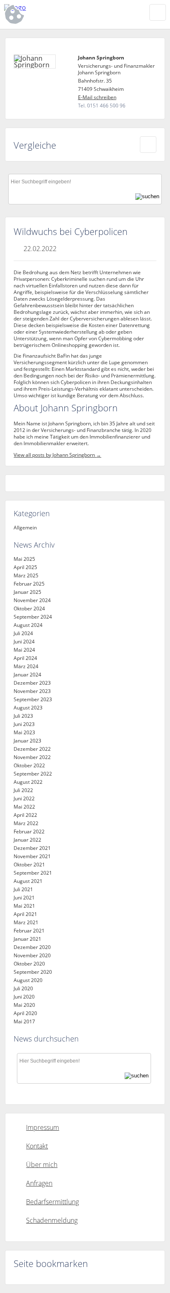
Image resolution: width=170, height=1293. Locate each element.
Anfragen (39, 1183)
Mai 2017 (24, 1021)
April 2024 (25, 658)
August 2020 (28, 980)
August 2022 (28, 781)
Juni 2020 (24, 996)
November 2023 (32, 691)
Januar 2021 (27, 938)
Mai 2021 (24, 905)
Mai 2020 (24, 1004)
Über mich (41, 1164)
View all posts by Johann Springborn (57, 454)
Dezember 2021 (32, 848)
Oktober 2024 (29, 608)
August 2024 (28, 625)
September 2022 (33, 773)
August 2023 (28, 707)
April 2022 (25, 815)
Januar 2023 (27, 740)
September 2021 (33, 872)
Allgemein (25, 527)
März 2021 (26, 922)
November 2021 (32, 856)
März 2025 (26, 575)
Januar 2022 (27, 839)
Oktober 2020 (29, 963)
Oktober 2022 (29, 765)
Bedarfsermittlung (52, 1201)
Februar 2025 (29, 583)
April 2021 (25, 914)
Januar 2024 (27, 674)
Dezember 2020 (32, 947)
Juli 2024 (23, 633)
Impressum (42, 1127)
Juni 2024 (24, 641)
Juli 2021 (23, 889)
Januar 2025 (27, 591)
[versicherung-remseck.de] (53, 7)
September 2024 (33, 616)
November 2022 (32, 757)
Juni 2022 (24, 798)
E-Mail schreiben (97, 97)
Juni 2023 (24, 724)
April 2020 (25, 1013)
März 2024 (26, 666)
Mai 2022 (24, 806)
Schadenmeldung (52, 1220)
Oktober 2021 (29, 864)
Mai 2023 (24, 732)
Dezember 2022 (32, 748)
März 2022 (26, 823)
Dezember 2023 (32, 682)
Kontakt (37, 1146)
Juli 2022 (23, 790)
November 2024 (32, 600)
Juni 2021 (24, 897)
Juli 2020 (23, 988)
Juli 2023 (23, 715)
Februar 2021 (29, 930)
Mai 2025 (24, 558)
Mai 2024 (24, 649)
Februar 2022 (29, 831)
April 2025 (25, 567)
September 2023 (33, 699)
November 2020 (32, 955)
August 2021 (28, 881)
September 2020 (33, 971)
